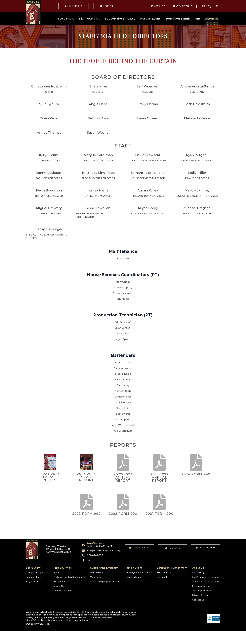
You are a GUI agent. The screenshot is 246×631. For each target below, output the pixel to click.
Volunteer (95, 577)
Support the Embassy (120, 18)
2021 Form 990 (159, 514)
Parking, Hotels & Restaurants (69, 577)
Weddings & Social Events (138, 572)
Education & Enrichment (182, 18)
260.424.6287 (95, 555)
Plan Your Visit (89, 18)
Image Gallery (60, 586)
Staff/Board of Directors (205, 577)
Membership (97, 572)
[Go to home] (33, 12)
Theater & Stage (133, 577)
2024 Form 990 (196, 474)
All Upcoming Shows (37, 572)
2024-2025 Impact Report (50, 477)
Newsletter (142, 547)
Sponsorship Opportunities (104, 581)
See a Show (66, 18)
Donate (109, 6)
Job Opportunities (202, 590)
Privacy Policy (42, 623)
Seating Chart (33, 577)
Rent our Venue (182, 6)
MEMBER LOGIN (158, 6)
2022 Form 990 (123, 514)
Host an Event (150, 18)
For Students (164, 572)
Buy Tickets (76, 6)
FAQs (56, 572)
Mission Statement (202, 595)
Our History (198, 572)
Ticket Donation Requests (206, 581)
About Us (211, 18)
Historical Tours (61, 581)
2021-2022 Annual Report (159, 477)
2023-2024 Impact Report (86, 477)
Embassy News (200, 586)
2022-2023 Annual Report (123, 477)
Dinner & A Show (62, 590)
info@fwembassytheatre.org (102, 551)
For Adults (162, 577)
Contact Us (198, 599)
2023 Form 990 (86, 514)
